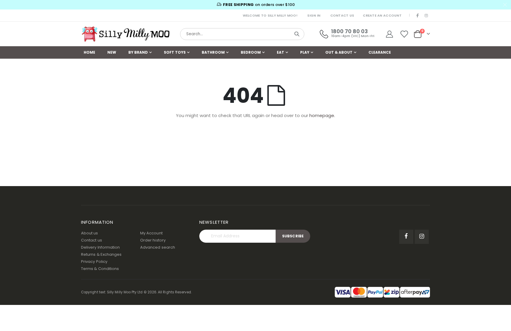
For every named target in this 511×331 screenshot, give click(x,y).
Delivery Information (100, 247)
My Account (151, 233)
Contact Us (342, 15)
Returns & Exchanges (101, 254)
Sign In (313, 15)
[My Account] (389, 34)
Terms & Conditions (100, 268)
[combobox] (242, 34)
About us (89, 233)
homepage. (322, 115)
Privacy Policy (94, 261)
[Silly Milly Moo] (125, 34)
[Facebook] (418, 15)
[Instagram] (426, 15)
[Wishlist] (404, 34)
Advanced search (157, 247)
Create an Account (382, 15)
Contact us (91, 240)
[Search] (297, 34)
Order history (153, 240)
